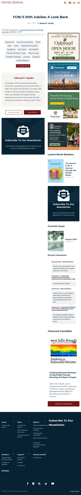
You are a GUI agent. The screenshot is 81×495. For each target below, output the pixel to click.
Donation (5, 471)
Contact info (37, 457)
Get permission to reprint (23, 436)
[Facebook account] (27, 483)
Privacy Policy (74, 491)
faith (9, 46)
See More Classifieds (63, 404)
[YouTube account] (52, 483)
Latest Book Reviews (61, 154)
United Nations (22, 61)
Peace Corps (33, 53)
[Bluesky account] (46, 483)
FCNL (16, 46)
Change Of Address (5, 463)
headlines (11, 49)
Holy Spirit (22, 49)
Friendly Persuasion (29, 46)
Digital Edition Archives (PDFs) (7, 458)
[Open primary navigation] (78, 3)
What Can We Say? (68, 261)
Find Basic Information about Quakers (39, 444)
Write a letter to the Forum (22, 431)
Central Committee (25, 42)
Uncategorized (23, 66)
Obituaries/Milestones (40, 425)
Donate (20, 462)
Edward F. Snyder (47, 23)
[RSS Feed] (39, 483)
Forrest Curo (55, 288)
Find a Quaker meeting (38, 429)
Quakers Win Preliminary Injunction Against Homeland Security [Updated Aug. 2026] (63, 277)
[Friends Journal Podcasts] (33, 483)
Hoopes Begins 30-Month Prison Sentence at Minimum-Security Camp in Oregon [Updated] (64, 308)
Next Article (32, 112)
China (37, 42)
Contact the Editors (6, 426)
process (26, 57)
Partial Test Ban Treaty (16, 53)
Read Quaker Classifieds (37, 434)
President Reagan (13, 57)
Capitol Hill (9, 42)
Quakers (36, 57)
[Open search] (65, 2)
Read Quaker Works (40, 438)
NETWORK (33, 49)
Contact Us (21, 465)
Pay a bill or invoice (21, 458)
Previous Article (14, 112)
